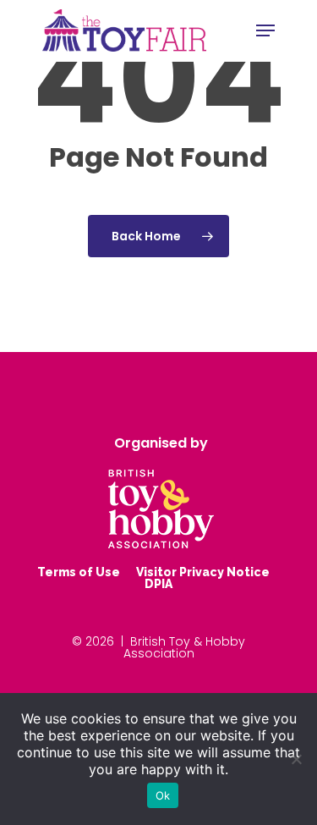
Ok (163, 795)
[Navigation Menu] (265, 30)
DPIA (158, 584)
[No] (295, 759)
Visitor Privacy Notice (203, 572)
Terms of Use (78, 572)
